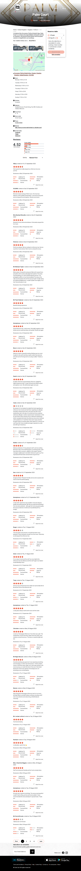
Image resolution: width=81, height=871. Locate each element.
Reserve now (56, 52)
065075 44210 (18, 122)
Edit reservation (56, 54)
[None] (59, 38)
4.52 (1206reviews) (45, 20)
